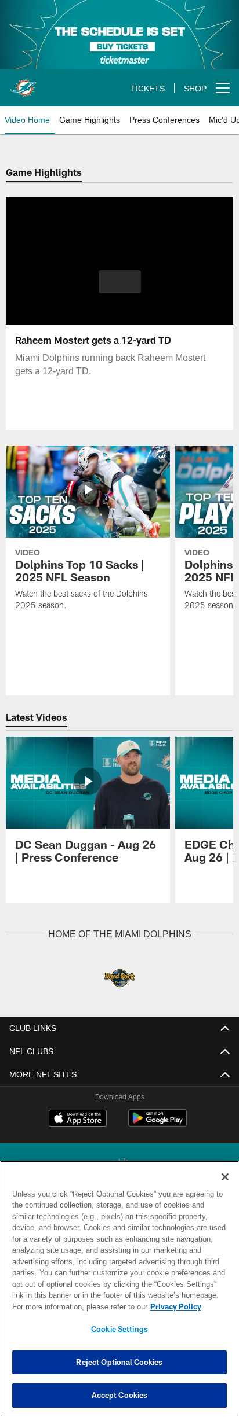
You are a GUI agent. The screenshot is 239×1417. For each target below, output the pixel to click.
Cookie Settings (119, 1329)
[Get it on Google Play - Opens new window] (157, 1123)
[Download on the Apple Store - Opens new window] (77, 1119)
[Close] (225, 1177)
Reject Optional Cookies (119, 1362)
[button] (120, 288)
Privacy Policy (76, 1306)
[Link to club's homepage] (23, 83)
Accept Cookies (120, 1395)
